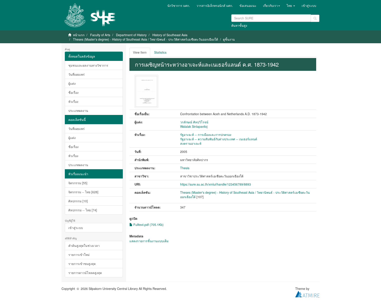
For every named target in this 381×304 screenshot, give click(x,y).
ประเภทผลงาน (78, 110)
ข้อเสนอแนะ (247, 5)
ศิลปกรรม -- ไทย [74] (82, 210)
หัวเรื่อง (73, 101)
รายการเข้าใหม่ (79, 254)
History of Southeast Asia (169, 35)
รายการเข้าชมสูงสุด (82, 263)
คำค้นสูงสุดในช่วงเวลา (84, 245)
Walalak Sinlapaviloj (193, 126)
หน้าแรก (78, 35)
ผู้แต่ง (72, 83)
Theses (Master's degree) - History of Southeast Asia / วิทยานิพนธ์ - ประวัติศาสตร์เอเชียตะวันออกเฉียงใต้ (145, 39)
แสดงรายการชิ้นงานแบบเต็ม (148, 241)
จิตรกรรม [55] (77, 183)
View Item (140, 52)
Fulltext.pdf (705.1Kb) (148, 224)
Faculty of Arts (100, 35)
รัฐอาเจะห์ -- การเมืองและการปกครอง (205, 134)
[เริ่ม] (315, 18)
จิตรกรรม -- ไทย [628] (83, 192)
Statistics (160, 52)
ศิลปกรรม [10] (78, 201)
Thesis (184, 168)
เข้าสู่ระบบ (75, 227)
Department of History (131, 35)
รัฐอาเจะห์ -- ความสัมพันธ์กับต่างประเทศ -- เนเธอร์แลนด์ (218, 139)
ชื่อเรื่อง (73, 92)
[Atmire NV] (307, 293)
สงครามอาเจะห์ (190, 143)
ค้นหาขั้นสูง (239, 25)
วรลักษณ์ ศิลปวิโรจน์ (194, 122)
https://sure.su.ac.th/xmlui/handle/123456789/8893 (215, 184)
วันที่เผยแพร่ (76, 74)
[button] (271, 5)
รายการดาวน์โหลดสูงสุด (85, 272)
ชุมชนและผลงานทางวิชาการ (88, 65)
